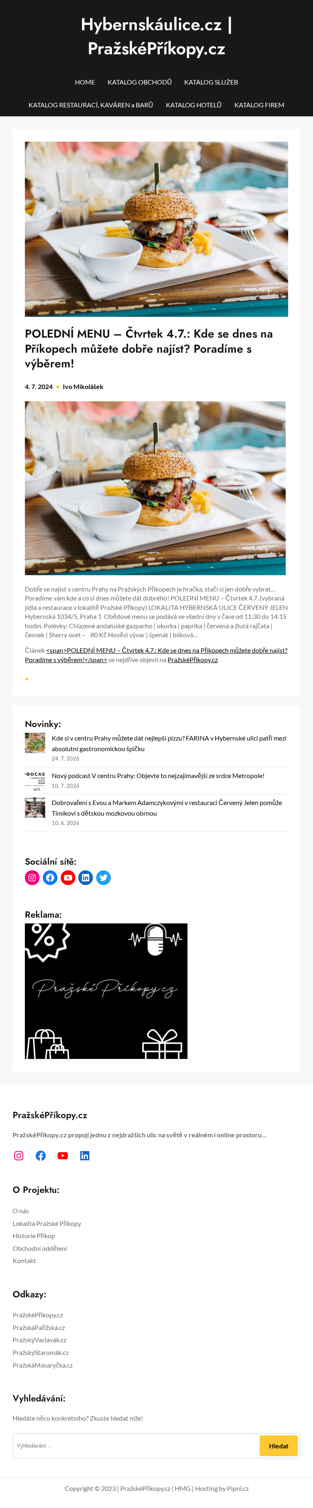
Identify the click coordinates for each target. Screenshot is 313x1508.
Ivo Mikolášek (83, 386)
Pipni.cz (238, 1488)
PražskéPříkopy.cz (193, 659)
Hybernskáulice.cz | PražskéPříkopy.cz (157, 36)
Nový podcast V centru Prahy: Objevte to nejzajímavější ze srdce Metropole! (158, 775)
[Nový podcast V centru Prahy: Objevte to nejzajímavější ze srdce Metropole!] (35, 782)
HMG (183, 1488)
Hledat (279, 1446)
